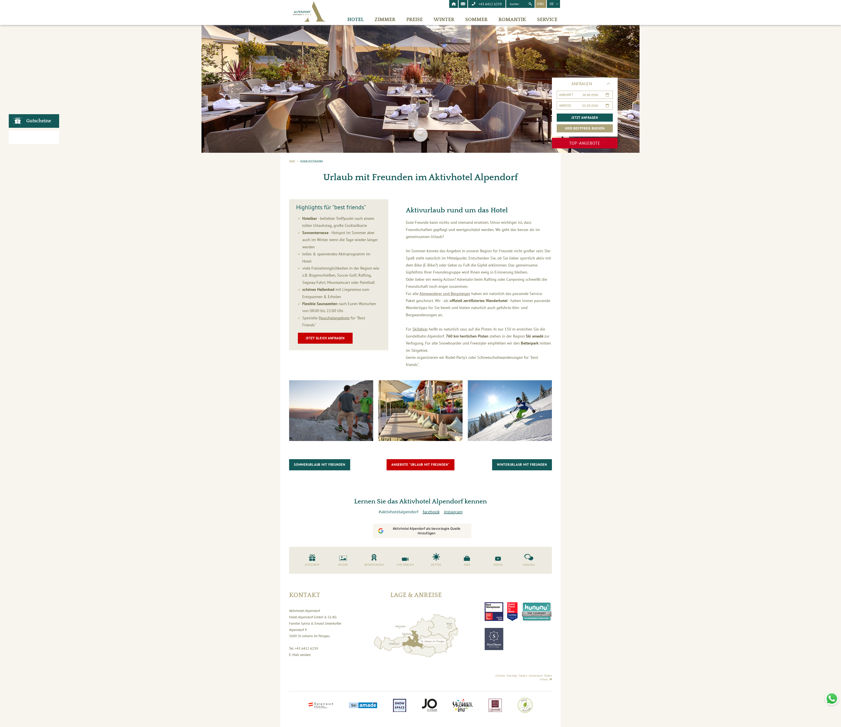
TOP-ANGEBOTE (584, 143)
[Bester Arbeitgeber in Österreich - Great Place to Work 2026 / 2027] (512, 611)
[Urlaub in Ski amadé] (363, 705)
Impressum (536, 675)
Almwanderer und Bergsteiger (444, 293)
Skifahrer (420, 329)
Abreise (565, 105)
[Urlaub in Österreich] (320, 705)
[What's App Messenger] (831, 698)
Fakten (523, 675)
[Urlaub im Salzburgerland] (463, 706)
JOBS (540, 4)
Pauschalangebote (334, 317)
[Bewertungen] (34, 137)
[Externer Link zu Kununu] (536, 612)
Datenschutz (546, 677)
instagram (453, 512)
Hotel (292, 160)
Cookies (500, 675)
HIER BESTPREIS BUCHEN (585, 128)
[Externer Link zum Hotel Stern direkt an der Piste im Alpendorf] (494, 639)
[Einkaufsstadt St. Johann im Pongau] (429, 706)
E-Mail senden (300, 654)
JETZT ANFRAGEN (584, 118)
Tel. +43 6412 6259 (303, 648)
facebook (431, 512)
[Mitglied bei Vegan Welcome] (525, 706)
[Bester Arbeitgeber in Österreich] (494, 611)
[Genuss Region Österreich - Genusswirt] (495, 706)
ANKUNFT (566, 95)
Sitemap (512, 675)
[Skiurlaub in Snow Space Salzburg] (399, 706)
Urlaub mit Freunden (311, 160)
